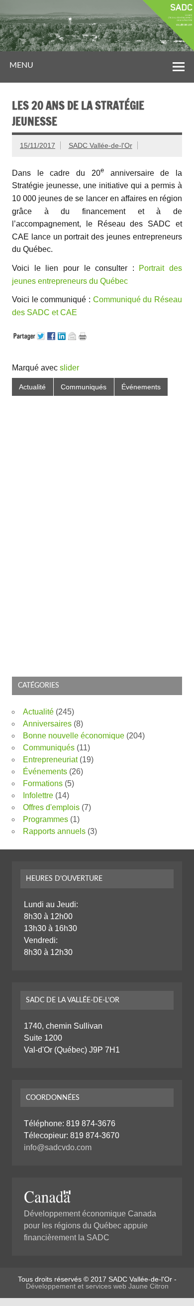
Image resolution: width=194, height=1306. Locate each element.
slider (69, 367)
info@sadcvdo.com (58, 1147)
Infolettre (38, 795)
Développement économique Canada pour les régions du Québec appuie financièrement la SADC (90, 1225)
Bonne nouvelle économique (73, 735)
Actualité (32, 387)
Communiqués (83, 387)
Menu (21, 65)
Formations (43, 783)
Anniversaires (47, 723)
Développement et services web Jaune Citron (97, 1286)
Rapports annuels (54, 831)
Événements (141, 387)
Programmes (45, 819)
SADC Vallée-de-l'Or (100, 145)
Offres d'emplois (51, 807)
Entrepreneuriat (50, 759)
